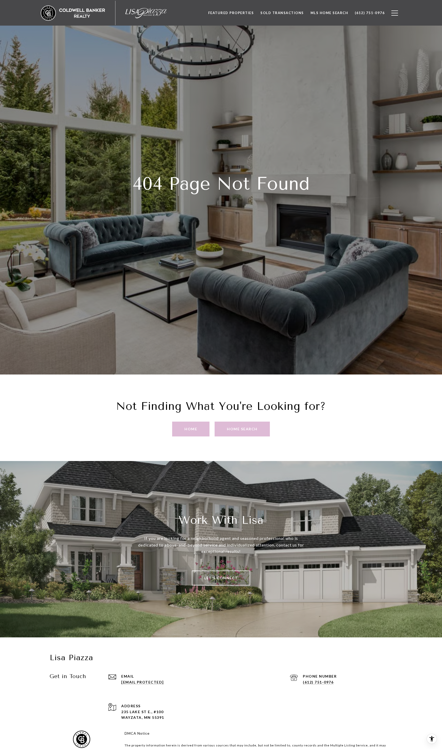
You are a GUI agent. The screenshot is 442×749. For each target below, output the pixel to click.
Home (190, 429)
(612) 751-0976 (318, 682)
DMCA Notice (137, 733)
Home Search (242, 429)
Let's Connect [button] (221, 578)
